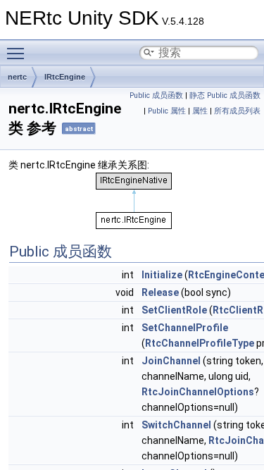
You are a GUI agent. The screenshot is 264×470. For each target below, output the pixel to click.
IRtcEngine (64, 77)
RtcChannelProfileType (199, 343)
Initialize (162, 274)
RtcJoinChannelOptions (198, 391)
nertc (17, 77)
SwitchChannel (176, 425)
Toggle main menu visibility (18, 53)
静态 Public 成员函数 (224, 95)
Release (160, 292)
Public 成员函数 (156, 95)
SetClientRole (174, 310)
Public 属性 (167, 111)
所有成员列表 (237, 111)
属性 (200, 111)
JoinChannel (171, 360)
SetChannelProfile (185, 327)
